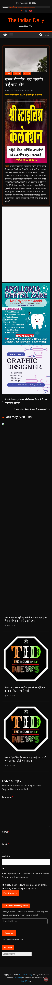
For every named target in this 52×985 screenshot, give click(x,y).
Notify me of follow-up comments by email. (26, 884)
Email (5, 844)
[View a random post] (47, 35)
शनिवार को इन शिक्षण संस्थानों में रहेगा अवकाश (30, 409)
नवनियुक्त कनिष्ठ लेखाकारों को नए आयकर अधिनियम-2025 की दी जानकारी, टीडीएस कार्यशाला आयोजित (29, 8)
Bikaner (8, 74)
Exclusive (17, 74)
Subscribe (9, 933)
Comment (7, 797)
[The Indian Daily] (5, 35)
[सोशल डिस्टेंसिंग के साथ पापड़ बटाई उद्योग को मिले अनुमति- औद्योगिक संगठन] (26, 706)
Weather (27, 74)
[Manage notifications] (46, 979)
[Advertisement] (26, 244)
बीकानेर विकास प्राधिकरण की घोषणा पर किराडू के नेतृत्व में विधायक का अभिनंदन (26, 401)
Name (5, 831)
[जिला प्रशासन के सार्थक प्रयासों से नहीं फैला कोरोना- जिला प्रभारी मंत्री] (26, 636)
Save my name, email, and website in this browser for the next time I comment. (25, 875)
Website (6, 856)
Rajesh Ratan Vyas (26, 90)
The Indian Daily (26, 20)
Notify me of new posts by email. (21, 888)
